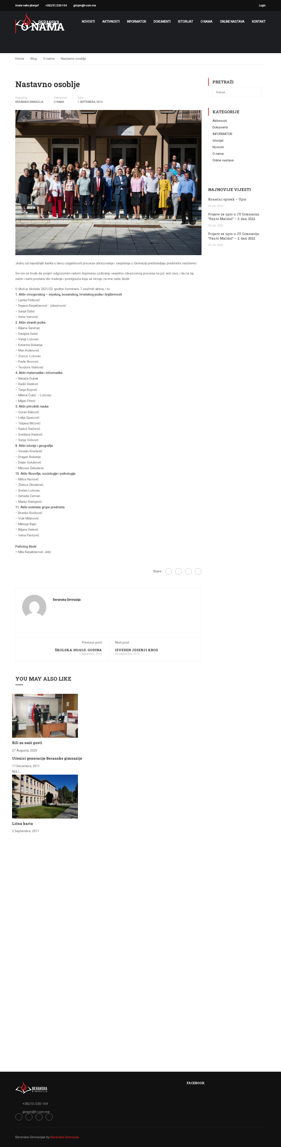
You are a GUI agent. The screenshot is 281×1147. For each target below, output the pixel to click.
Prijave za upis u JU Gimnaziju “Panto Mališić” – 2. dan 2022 (233, 235)
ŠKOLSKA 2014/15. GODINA (78, 650)
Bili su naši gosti (27, 742)
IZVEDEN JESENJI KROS (136, 650)
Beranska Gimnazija (29, 101)
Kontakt (259, 21)
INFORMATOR (222, 134)
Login (262, 5)
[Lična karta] (45, 796)
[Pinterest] (198, 571)
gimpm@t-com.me (84, 5)
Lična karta (22, 823)
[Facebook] (168, 571)
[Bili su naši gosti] (45, 716)
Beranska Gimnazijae (30, 1137)
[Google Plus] (178, 571)
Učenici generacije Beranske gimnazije (47, 758)
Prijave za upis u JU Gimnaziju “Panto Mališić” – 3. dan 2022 (233, 216)
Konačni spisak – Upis (227, 199)
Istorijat (185, 21)
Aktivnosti (111, 21)
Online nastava (232, 21)
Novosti (88, 21)
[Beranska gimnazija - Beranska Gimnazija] (37, 21)
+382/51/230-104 (56, 5)
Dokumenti (162, 21)
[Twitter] (188, 571)
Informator (136, 21)
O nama (207, 21)
